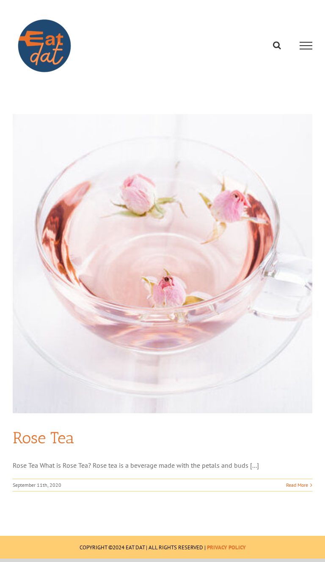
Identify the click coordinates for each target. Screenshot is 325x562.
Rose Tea (43, 437)
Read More (297, 485)
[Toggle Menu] (306, 45)
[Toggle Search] (277, 45)
